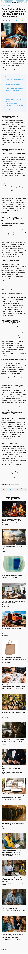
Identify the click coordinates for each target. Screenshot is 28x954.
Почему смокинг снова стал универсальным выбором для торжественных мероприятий (11, 768)
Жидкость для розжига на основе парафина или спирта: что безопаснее (13, 519)
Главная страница (5, 5)
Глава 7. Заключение (11, 110)
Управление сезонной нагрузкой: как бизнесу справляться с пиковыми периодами (12, 879)
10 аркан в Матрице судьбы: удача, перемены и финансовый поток (12, 547)
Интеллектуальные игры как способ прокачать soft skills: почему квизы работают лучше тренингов (12, 936)
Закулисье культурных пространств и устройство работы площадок (13, 824)
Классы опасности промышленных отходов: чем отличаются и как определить (12, 630)
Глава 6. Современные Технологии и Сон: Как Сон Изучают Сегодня (13, 105)
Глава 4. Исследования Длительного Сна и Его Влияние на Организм (13, 94)
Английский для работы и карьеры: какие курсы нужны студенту (14, 602)
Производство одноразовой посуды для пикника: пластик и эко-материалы (13, 574)
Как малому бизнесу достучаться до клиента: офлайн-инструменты (12, 851)
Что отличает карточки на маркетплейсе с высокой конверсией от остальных (14, 796)
